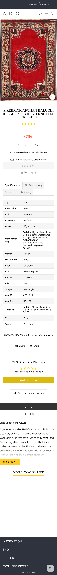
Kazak (46, 437)
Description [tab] (11, 192)
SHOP (6, 549)
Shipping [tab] (26, 192)
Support (9, 558)
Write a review (28, 380)
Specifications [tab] (13, 185)
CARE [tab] (28, 406)
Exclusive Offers (15, 566)
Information (12, 541)
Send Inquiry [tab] (35, 185)
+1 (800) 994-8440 (44, 335)
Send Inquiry (30, 172)
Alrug (11, 13)
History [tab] (28, 414)
